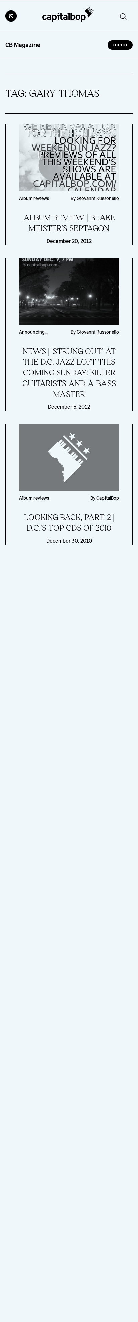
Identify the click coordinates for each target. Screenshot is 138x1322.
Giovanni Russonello (98, 198)
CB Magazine (22, 44)
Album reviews (34, 198)
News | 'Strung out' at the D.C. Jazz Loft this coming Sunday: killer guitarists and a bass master (69, 373)
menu (123, 44)
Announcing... (33, 332)
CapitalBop (107, 498)
